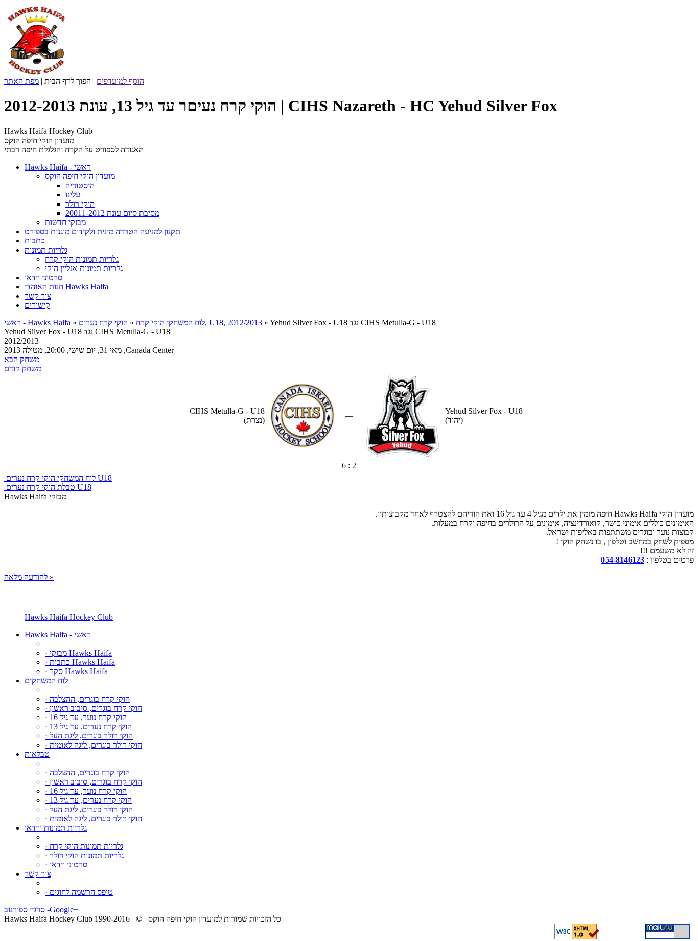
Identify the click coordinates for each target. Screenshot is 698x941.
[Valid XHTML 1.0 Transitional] (576, 936)
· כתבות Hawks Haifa (80, 662)
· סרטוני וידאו (66, 864)
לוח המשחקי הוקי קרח (170, 322)
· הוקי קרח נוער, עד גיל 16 (86, 717)
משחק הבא (21, 359)
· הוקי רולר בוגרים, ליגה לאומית (93, 745)
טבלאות (37, 754)
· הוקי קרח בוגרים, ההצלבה (87, 698)
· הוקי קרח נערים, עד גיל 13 (88, 726)
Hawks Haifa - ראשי (58, 634)
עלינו (72, 194)
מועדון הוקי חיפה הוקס (80, 176)
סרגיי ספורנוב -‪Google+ (41, 909)
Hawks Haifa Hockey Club (69, 617)
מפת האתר (21, 81)
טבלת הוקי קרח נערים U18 (47, 487)
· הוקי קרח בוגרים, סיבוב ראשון (93, 708)
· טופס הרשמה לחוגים (79, 892)
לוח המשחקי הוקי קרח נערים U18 (58, 478)
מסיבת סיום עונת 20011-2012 (112, 213)
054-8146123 (622, 559)
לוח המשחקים (46, 680)
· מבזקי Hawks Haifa (78, 652)
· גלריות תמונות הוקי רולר (84, 855)
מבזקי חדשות (65, 222)
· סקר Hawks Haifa (76, 671)
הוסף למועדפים (120, 81)
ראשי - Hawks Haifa (37, 322)
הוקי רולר (80, 203)
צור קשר (38, 873)
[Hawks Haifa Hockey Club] (36, 74)
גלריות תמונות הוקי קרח (82, 259)
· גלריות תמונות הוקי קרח (84, 846)
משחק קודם (22, 368)
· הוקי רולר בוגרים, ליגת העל (89, 735)
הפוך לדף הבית (67, 81)
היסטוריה (80, 185)
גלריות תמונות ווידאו (56, 827)
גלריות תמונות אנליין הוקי (84, 268)
